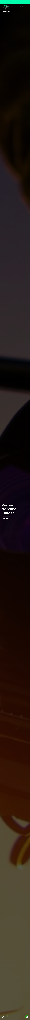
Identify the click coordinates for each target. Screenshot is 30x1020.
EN (23, 6)
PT (20, 6)
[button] (26, 7)
